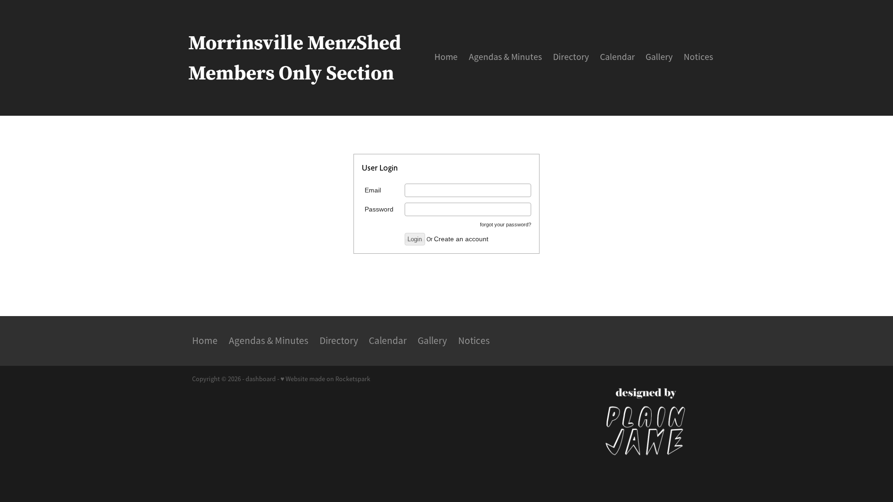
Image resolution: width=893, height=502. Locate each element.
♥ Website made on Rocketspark (325, 379)
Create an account (461, 239)
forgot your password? (505, 224)
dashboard (261, 379)
